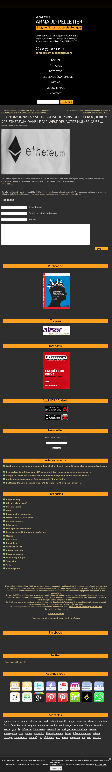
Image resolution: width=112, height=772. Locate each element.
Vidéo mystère (13, 568)
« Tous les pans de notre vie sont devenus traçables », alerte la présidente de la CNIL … (88, 112)
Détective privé (13, 507)
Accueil (56, 60)
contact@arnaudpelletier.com (54, 53)
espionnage (65, 725)
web (89, 737)
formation (98, 725)
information (39, 729)
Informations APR (14, 521)
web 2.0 (97, 737)
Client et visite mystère (17, 503)
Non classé (11, 539)
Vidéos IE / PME (56, 88)
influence (27, 729)
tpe (40, 737)
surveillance (20, 737)
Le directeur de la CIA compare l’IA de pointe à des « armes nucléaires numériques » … (49, 472)
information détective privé (19, 518)
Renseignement (14, 547)
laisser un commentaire (43, 194)
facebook (78, 725)
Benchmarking (13, 499)
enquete (32, 725)
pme (21, 733)
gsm (14, 729)
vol (83, 737)
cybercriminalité (58, 721)
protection (39, 733)
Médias (55, 82)
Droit (8, 510)
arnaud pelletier (29, 721)
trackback (64, 194)
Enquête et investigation (18, 514)
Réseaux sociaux (14, 550)
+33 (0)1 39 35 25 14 (52, 49)
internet (93, 729)
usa (58, 737)
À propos (56, 66)
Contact (56, 93)
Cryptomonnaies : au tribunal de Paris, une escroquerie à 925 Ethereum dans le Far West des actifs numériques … (25, 112)
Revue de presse (14, 554)
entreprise (43, 725)
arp (40, 721)
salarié (96, 733)
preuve (28, 733)
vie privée (75, 737)
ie (19, 729)
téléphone (49, 737)
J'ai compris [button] (56, 768)
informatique (53, 729)
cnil (46, 721)
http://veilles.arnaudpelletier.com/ (85, 606)
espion (53, 725)
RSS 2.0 (20, 194)
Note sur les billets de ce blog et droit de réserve (56, 618)
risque (68, 733)
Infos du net (12, 525)
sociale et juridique (15, 557)
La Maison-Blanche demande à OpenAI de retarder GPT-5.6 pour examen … (43, 483)
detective (81, 721)
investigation (10, 733)
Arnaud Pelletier (56, 613)
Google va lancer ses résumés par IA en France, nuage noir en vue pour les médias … (48, 475)
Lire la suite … (7, 184)
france (7, 729)
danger (71, 721)
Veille (72, 192)
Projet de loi (12, 543)
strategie (8, 737)
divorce (92, 721)
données (102, 721)
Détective (56, 71)
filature (88, 725)
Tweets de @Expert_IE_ (16, 662)
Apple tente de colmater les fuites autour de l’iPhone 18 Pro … (37, 479)
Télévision (11, 561)
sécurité (33, 737)
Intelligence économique (56, 77)
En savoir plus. (101, 765)
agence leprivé (11, 721)
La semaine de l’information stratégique (26, 532)
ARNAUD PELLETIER (59, 22)
